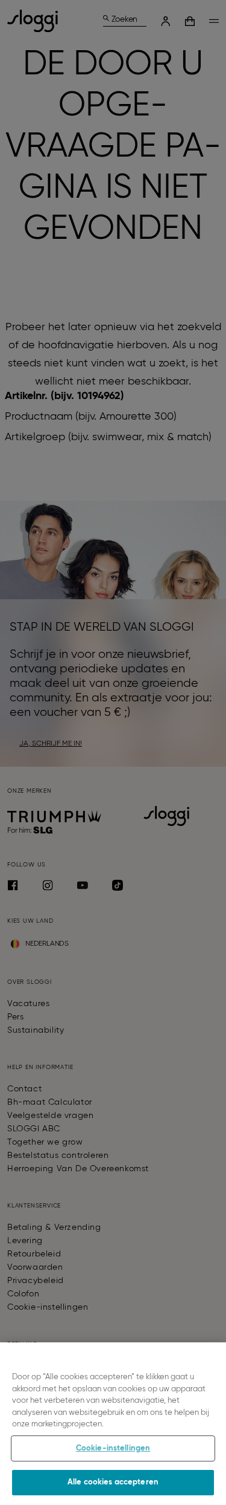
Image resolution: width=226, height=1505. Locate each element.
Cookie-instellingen (113, 1448)
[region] (113, 1423)
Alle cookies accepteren (113, 1482)
